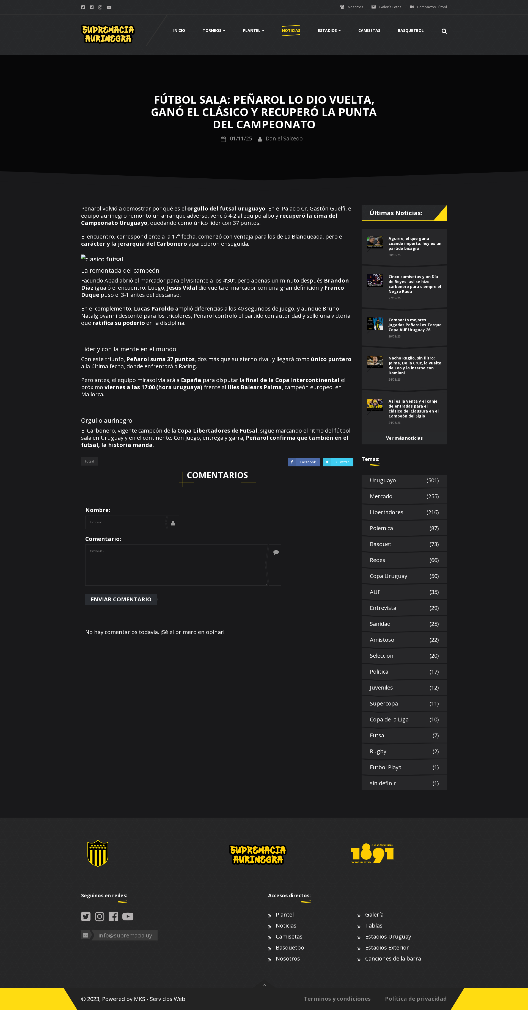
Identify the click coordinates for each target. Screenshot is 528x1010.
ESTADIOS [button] (328, 30)
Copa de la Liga (404, 719)
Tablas (374, 925)
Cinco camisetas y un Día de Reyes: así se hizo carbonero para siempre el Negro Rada (415, 284)
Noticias (286, 925)
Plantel (285, 914)
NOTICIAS (291, 30)
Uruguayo (404, 480)
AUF (404, 592)
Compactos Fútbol (432, 6)
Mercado (404, 496)
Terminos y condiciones (337, 998)
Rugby (404, 751)
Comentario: (103, 539)
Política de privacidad (416, 998)
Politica (404, 671)
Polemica (404, 528)
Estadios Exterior (387, 947)
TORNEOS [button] (212, 30)
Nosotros (355, 6)
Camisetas (289, 936)
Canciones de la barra (393, 958)
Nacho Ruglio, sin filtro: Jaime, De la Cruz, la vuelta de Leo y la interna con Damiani (415, 365)
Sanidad (404, 623)
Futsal (89, 461)
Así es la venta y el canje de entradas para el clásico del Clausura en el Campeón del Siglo (414, 409)
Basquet (404, 544)
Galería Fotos (390, 6)
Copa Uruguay (404, 576)
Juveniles (404, 687)
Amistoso (404, 639)
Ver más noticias (404, 438)
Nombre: (97, 510)
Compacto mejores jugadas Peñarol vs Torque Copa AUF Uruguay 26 (415, 324)
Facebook (308, 462)
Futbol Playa (404, 767)
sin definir (404, 783)
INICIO (179, 30)
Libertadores (404, 512)
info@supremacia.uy (125, 935)
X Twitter (342, 462)
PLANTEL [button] (252, 30)
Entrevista (404, 607)
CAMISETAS (369, 30)
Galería (374, 914)
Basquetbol (291, 947)
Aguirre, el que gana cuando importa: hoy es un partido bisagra (415, 243)
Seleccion (404, 655)
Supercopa (404, 703)
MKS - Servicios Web (159, 999)
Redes (404, 560)
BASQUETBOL (411, 30)
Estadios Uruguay (388, 936)
